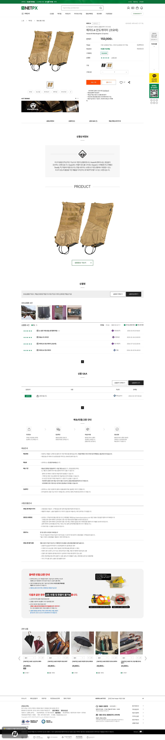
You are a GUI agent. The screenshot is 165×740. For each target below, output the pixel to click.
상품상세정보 (50, 121)
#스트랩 (38, 92)
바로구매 (93, 82)
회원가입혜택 (135, 713)
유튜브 (154, 103)
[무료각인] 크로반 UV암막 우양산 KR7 (57, 661)
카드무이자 (104, 53)
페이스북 (151, 100)
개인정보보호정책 (55, 698)
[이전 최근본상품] (154, 46)
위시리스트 (121, 82)
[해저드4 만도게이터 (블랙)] (103, 65)
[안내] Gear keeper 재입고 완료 (116, 698)
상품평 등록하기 (133, 294)
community (137, 13)
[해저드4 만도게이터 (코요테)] (109, 65)
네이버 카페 (151, 103)
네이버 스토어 (157, 103)
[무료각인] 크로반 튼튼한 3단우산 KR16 (107, 661)
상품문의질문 (135, 723)
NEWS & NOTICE (100, 698)
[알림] (141, 7)
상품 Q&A (93, 121)
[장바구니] (137, 7)
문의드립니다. (43, 396)
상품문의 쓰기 (136, 383)
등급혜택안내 (140, 45)
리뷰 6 (53, 673)
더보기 (142, 698)
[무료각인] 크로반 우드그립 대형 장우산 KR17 (131, 662)
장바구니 (108, 82)
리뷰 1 (76, 673)
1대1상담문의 (135, 709)
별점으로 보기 (115, 325)
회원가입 (135, 2)
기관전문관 (109, 14)
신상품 (52, 14)
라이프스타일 (78, 14)
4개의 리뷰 (114, 58)
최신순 (108, 325)
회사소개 (23, 698)
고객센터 (141, 2)
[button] (75, 98)
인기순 (102, 325)
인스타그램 (154, 100)
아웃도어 (67, 14)
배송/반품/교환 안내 (115, 121)
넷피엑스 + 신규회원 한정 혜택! (39, 2)
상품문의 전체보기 (119, 383)
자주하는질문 (135, 716)
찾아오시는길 (64, 710)
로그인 (130, 2)
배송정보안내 (140, 48)
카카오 (157, 100)
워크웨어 (99, 14)
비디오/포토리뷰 (130, 325)
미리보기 (39, 657)
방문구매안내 (55, 710)
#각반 (30, 92)
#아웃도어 (46, 92)
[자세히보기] (106, 90)
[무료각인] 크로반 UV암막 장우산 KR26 (82, 661)
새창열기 (42, 657)
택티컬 (59, 14)
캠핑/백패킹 (89, 14)
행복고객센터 (67, 698)
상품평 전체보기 (118, 294)
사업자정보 (58, 712)
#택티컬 (55, 92)
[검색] (100, 8)
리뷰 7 (27, 673)
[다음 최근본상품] (154, 70)
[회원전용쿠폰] (132, 7)
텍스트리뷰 (141, 325)
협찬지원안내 (135, 706)
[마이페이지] (128, 7)
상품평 (72, 121)
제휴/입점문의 (34, 698)
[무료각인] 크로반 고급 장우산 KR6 (32, 661)
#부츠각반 (63, 92)
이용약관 (44, 698)
